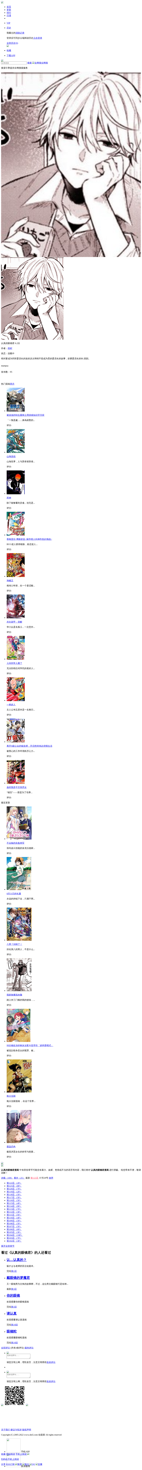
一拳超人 (11, 704)
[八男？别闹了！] (19, 940)
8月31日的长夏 (14, 893)
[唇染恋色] (19, 1142)
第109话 (14, 1220)
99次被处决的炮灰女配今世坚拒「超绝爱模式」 (30, 1045)
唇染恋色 (11, 1146)
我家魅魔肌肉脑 (14, 995)
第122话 (35, 1178)
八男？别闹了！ (14, 944)
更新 (9, 10)
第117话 (14, 1197)
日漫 (9, 15)
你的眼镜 (13, 1295)
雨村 (10, 348)
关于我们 (5, 1430)
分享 (3, 1464)
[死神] (16, 493)
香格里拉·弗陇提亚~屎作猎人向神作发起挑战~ (29, 539)
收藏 (3, 1454)
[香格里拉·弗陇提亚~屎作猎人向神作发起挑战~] (16, 535)
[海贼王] (16, 576)
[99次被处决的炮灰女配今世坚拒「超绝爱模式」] (18, 1041)
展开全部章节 (7, 1246)
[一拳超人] (16, 700)
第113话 (14, 1209)
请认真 (12, 1313)
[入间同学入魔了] (16, 659)
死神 (9, 498)
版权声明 (26, 1430)
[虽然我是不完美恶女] (16, 783)
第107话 (14, 1226)
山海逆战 (11, 456)
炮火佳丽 (11, 1096)
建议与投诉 (16, 1430)
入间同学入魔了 (14, 663)
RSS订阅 (10, 1464)
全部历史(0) (12, 43)
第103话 (14, 1238)
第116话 (14, 1200)
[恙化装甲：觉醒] (16, 617)
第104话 (15, 1235)
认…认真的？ (17, 1260)
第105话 (14, 1232)
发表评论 (51, 1362)
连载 (7, 1178)
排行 (9, 12)
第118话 (14, 1194)
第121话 (14, 1186)
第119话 (14, 1192)
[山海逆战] (16, 452)
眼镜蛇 (12, 1331)
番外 (19, 1178)
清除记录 (20, 33)
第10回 (14, 1325)
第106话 (14, 1229)
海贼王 (10, 580)
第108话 (14, 1223)
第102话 (14, 1241)
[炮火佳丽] (19, 1092)
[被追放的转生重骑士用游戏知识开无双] (16, 411)
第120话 (14, 1189)
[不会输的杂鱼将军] (19, 839)
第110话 (14, 1218)
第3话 (14, 1289)
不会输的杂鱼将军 (15, 843)
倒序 (51, 1178)
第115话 (14, 1203)
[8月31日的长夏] (19, 889)
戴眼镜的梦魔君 (18, 1277)
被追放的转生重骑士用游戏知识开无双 (25, 415)
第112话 (14, 1212)
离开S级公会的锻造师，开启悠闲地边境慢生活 (29, 746)
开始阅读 (10, 1454)
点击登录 (37, 38)
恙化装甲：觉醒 (14, 622)
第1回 (14, 1307)
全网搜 (44, 63)
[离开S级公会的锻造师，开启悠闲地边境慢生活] (16, 742)
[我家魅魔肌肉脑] (19, 990)
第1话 (14, 1271)
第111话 (14, 1215)
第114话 (14, 1206)
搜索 (29, 63)
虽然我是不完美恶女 (17, 787)
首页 (9, 7)
